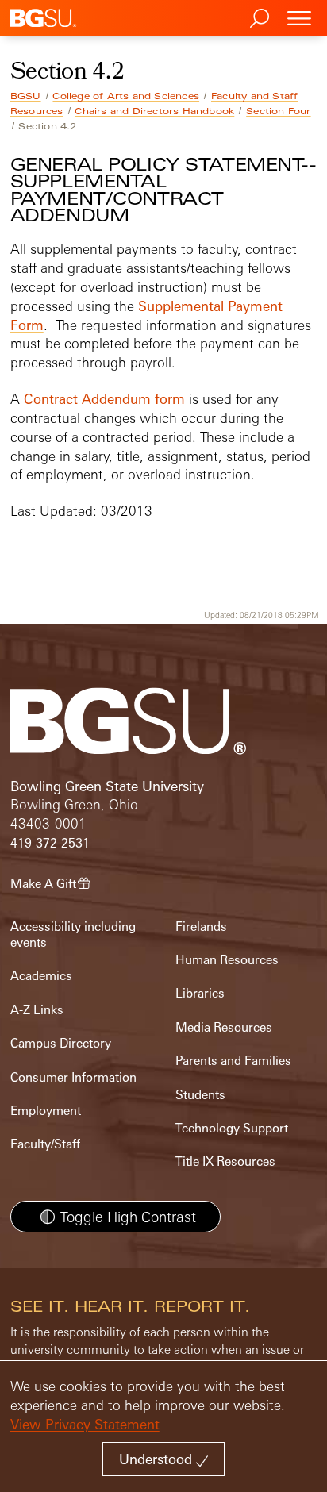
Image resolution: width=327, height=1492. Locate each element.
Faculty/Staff (45, 1144)
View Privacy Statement (85, 1424)
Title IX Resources (225, 1161)
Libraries (200, 993)
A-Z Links (36, 1009)
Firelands (201, 926)
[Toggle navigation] (299, 18)
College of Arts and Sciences (125, 96)
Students (200, 1094)
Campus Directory (60, 1043)
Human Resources (227, 959)
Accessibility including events (73, 934)
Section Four (278, 111)
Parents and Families (233, 1060)
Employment (45, 1110)
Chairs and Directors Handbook (154, 111)
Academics (41, 975)
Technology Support (231, 1128)
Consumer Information (73, 1077)
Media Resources (223, 1027)
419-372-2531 (50, 843)
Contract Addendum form (104, 398)
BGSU (25, 96)
